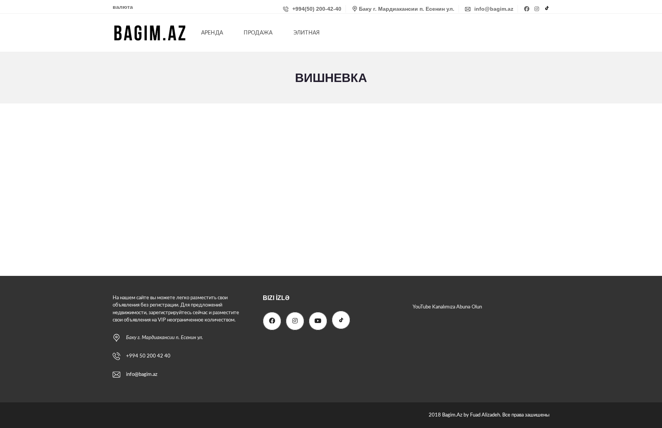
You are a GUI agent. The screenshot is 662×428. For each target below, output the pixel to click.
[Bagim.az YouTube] (318, 321)
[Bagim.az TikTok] (546, 9)
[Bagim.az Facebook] (527, 9)
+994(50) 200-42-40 (316, 9)
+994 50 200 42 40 (148, 356)
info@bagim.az (493, 9)
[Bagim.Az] (150, 33)
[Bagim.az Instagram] (537, 9)
